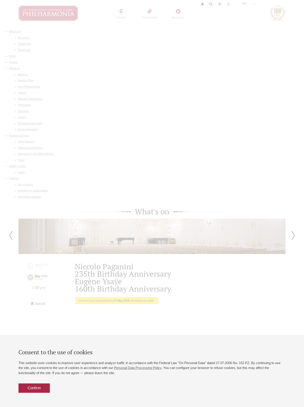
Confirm (34, 388)
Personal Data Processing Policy (138, 368)
